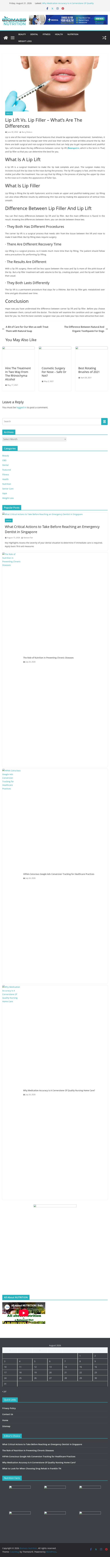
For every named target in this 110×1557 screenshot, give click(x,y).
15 (80, 1367)
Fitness (46, 34)
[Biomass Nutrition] (5, 37)
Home (5, 1420)
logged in (21, 407)
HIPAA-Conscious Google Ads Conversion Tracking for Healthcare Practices (58, 874)
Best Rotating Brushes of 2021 (89, 370)
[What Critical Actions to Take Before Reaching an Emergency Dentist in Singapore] (55, 514)
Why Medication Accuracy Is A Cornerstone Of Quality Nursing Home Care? (59, 1090)
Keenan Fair (28, 537)
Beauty (22, 34)
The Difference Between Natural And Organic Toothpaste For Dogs (84, 329)
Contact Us (7, 1414)
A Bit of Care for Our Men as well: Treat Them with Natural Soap (27, 329)
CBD (4, 460)
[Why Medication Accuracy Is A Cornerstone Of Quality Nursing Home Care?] (11, 1092)
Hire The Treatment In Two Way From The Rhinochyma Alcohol (18, 373)
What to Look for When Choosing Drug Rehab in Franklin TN (31, 1468)
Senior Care (7, 488)
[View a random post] (104, 37)
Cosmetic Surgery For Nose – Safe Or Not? (54, 372)
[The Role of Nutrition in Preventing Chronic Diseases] (11, 659)
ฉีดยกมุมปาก (73, 148)
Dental (34, 34)
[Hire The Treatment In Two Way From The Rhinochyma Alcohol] (18, 348)
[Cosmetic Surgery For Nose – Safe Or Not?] (55, 348)
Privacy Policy (9, 1408)
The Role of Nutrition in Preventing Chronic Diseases (48, 657)
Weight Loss (25, 41)
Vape (4, 493)
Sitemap (6, 1426)
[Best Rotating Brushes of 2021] (91, 348)
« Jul (4, 1391)
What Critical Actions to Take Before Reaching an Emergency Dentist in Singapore (52, 529)
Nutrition (72, 34)
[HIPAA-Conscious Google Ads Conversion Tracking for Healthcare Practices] (11, 876)
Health (59, 34)
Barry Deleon (27, 132)
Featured (6, 469)
